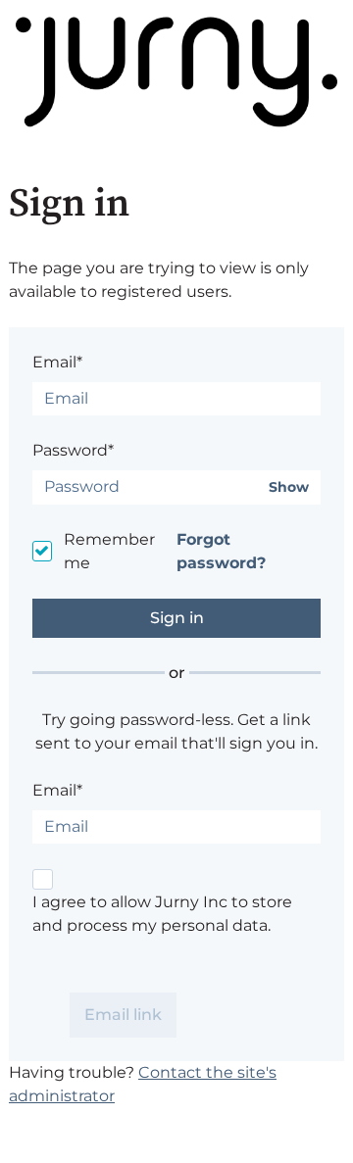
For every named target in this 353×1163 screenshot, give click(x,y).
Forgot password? (221, 551)
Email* (57, 362)
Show (289, 487)
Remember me (109, 551)
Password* (73, 450)
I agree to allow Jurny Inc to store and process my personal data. (162, 914)
